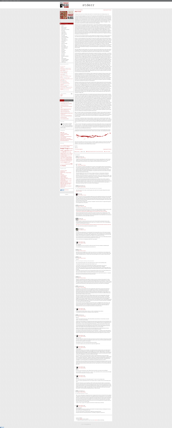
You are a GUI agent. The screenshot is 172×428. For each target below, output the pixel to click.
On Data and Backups (63, 175)
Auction (68, 146)
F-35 (70, 153)
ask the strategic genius (63, 146)
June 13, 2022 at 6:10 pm (82, 376)
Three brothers (62, 74)
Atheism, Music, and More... (65, 29)
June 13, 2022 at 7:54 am (82, 165)
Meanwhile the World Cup (64, 105)
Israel (71, 154)
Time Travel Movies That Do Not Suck (65, 136)
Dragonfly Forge (62, 153)
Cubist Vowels (63, 31)
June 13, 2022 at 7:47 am (82, 157)
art (72, 145)
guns (66, 154)
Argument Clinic (69, 145)
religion (61, 158)
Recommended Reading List (64, 140)
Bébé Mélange (67, 82)
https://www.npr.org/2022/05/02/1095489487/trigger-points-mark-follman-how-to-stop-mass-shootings (91, 211)
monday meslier (63, 156)
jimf (79, 164)
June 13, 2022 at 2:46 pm (82, 258)
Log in (61, 95)
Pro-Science (63, 53)
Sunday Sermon (69, 159)
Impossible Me (63, 41)
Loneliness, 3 (62, 67)
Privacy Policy (7, 0)
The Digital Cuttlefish (64, 60)
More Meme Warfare (64, 117)
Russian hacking (64, 158)
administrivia (62, 145)
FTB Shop (14, 0)
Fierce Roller (63, 35)
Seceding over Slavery (63, 170)
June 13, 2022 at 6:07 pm (82, 347)
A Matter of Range (63, 176)
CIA (69, 148)
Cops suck (66, 150)
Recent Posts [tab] (62, 100)
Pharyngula (63, 51)
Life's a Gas (63, 44)
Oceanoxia (62, 49)
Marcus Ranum (80, 241)
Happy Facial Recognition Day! (65, 111)
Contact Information (63, 137)
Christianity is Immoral (63, 133)
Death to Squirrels (64, 34)
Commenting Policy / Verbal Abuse (65, 138)
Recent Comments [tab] (66, 100)
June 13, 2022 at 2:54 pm (82, 277)
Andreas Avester (63, 28)
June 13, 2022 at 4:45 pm (82, 309)
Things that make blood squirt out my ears (93, 151)
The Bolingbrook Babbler (65, 59)
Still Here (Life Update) (63, 86)
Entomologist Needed (63, 81)
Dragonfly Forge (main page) (64, 134)
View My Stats (66, 189)
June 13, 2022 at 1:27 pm (82, 229)
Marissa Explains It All (64, 46)
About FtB (3, 0)
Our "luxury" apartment (63, 72)
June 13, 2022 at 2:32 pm (82, 250)
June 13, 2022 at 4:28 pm (82, 287)
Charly (65, 80)
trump (65, 162)
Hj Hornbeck (69, 68)
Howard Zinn (68, 154)
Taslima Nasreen (63, 58)
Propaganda (67, 157)
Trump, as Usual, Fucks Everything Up (66, 115)
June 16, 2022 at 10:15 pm (82, 406)
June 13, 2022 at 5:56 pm (82, 336)
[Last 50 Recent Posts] (62, 66)
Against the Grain (64, 27)
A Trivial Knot (63, 24)
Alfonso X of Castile (79, 191)
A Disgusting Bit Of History (107, 149)
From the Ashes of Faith (64, 37)
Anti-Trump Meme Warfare (65, 118)
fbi (62, 154)
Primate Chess (63, 52)
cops (63, 150)
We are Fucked (101, 151)
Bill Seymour (63, 30)
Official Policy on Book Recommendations (66, 139)
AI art (66, 145)
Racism (70, 157)
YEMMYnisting (63, 61)
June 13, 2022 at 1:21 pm (82, 219)
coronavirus (70, 150)
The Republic (62, 135)
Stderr (62, 57)
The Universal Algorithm (79, 149)
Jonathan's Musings (64, 43)
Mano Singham (63, 45)
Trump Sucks (68, 162)
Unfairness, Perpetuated (64, 177)
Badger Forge (62, 132)
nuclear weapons (62, 157)
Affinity (61, 80)
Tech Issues (10, 0)
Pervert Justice (63, 50)
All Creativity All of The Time (65, 102)
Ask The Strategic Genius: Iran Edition (66, 103)
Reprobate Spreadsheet (64, 56)
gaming (64, 154)
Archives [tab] (71, 100)
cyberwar (64, 151)
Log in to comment (107, 151)
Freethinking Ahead (64, 36)
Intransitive (63, 42)
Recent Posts (18, 0)
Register (61, 94)
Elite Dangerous (67, 153)
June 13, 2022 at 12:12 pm (82, 206)
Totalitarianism (62, 162)
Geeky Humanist (63, 38)
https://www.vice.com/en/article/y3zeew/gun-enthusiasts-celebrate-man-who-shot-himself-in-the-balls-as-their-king (93, 224)
